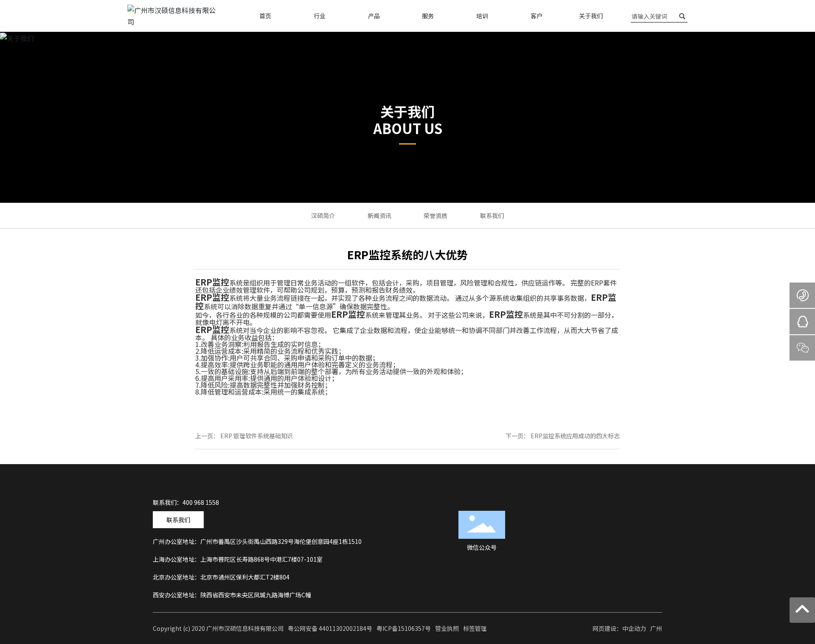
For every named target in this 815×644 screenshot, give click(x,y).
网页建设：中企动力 (619, 628)
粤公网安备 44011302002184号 (330, 628)
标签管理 (475, 628)
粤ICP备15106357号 (404, 628)
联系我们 (492, 215)
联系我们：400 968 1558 (186, 502)
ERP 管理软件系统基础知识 (256, 435)
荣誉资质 (435, 215)
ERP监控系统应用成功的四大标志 (575, 435)
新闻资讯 (379, 215)
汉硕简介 (323, 215)
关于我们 (407, 110)
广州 (656, 628)
